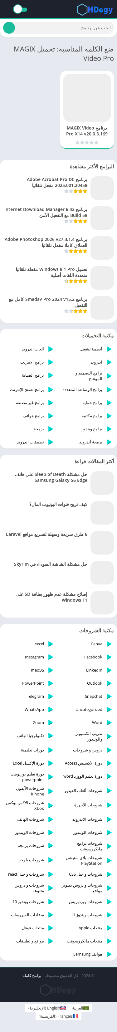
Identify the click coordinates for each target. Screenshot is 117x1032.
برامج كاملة (31, 975)
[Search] (9, 28)
